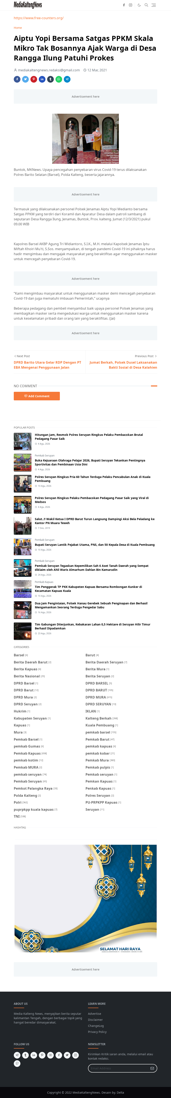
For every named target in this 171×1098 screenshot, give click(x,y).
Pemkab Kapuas (44, 582)
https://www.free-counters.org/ (39, 18)
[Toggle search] (146, 5)
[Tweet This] (25, 79)
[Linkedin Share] (42, 79)
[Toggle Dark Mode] (139, 5)
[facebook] (124, 5)
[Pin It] (33, 79)
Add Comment (38, 396)
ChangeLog (96, 1026)
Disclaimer (95, 1020)
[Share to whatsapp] (58, 79)
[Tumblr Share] (50, 79)
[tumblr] (25, 1055)
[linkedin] (33, 1055)
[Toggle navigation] (153, 5)
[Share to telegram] (67, 79)
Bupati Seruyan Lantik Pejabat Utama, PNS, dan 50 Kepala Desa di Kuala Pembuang (95, 545)
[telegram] (17, 1055)
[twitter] (67, 1055)
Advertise (94, 1014)
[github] (17, 1063)
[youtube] (50, 1055)
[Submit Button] (152, 1068)
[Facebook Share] (17, 79)
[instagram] (130, 5)
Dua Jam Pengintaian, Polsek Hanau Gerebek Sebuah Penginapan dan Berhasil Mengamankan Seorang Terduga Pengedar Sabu (91, 605)
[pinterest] (42, 1055)
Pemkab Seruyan (44, 455)
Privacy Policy (97, 1032)
